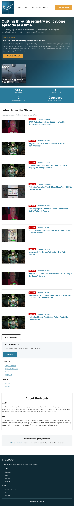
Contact (8, 481)
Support (8, 478)
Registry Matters (8, 460)
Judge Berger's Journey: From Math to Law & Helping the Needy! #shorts (48, 166)
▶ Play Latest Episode (14, 56)
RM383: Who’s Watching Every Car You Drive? (24, 40)
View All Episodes (11, 337)
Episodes (8, 472)
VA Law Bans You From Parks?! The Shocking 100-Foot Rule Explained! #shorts (50, 296)
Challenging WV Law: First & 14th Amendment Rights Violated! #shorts (48, 210)
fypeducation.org (16, 443)
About (7, 475)
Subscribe (10, 354)
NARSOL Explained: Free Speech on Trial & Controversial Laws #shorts (46, 123)
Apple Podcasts (10, 366)
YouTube (8, 372)
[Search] (52, 7)
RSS (6, 492)
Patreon (8, 383)
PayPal (7, 387)
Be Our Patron (64, 8)
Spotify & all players (11, 369)
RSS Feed (8, 375)
